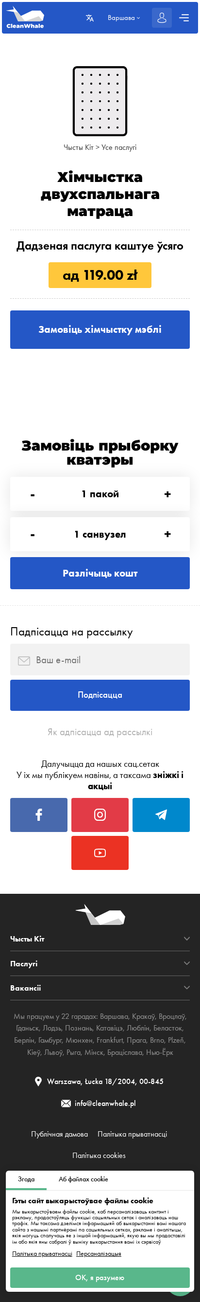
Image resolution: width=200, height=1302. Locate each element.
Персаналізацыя (98, 1253)
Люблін (138, 1027)
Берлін (24, 1040)
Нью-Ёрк (159, 1052)
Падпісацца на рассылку (71, 631)
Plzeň (176, 1040)
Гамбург (50, 1040)
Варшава (114, 1016)
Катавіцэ (109, 1027)
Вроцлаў (172, 1016)
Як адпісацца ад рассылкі (100, 732)
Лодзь (52, 1027)
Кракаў (143, 1016)
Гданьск (27, 1027)
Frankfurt (110, 1040)
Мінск (93, 1052)
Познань (78, 1027)
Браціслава (124, 1052)
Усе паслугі (118, 147)
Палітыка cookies (99, 1155)
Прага (136, 1040)
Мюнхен (79, 1040)
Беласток (167, 1027)
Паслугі (23, 963)
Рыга (74, 1052)
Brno (157, 1040)
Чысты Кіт (79, 147)
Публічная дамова (59, 1134)
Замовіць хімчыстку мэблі (100, 329)
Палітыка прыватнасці (42, 1253)
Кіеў (33, 1052)
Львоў (53, 1052)
